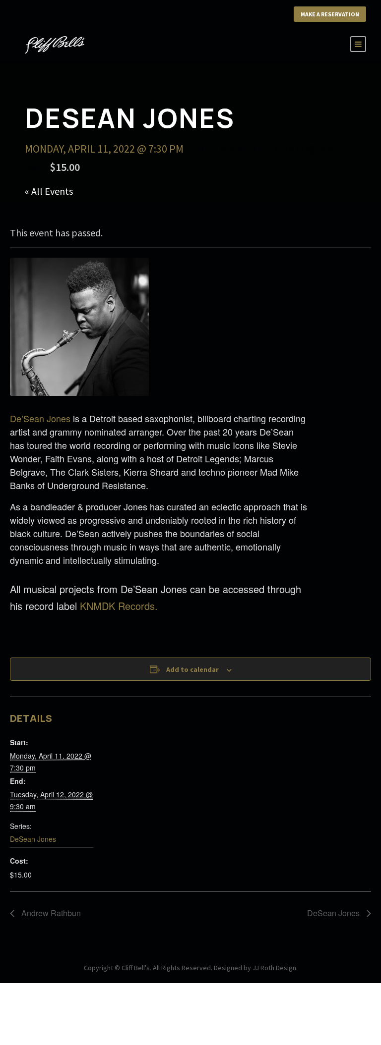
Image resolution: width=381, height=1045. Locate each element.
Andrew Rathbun (50, 913)
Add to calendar (192, 669)
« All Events (49, 191)
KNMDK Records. (119, 606)
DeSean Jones (33, 839)
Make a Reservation (330, 14)
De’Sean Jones (40, 418)
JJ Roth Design (274, 967)
